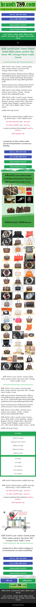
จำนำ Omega (18, 474)
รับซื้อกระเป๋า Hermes (18, 449)
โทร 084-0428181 (12, 125)
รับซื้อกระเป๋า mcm (18, 453)
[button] (18, 42)
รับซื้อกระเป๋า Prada (18, 446)
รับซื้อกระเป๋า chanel (18, 438)
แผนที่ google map (18, 133)
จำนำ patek (18, 462)
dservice (27, 125)
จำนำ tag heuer (18, 470)
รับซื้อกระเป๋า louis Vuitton (18, 442)
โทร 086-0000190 (12, 122)
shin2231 (27, 122)
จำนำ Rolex (18, 459)
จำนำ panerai (18, 466)
